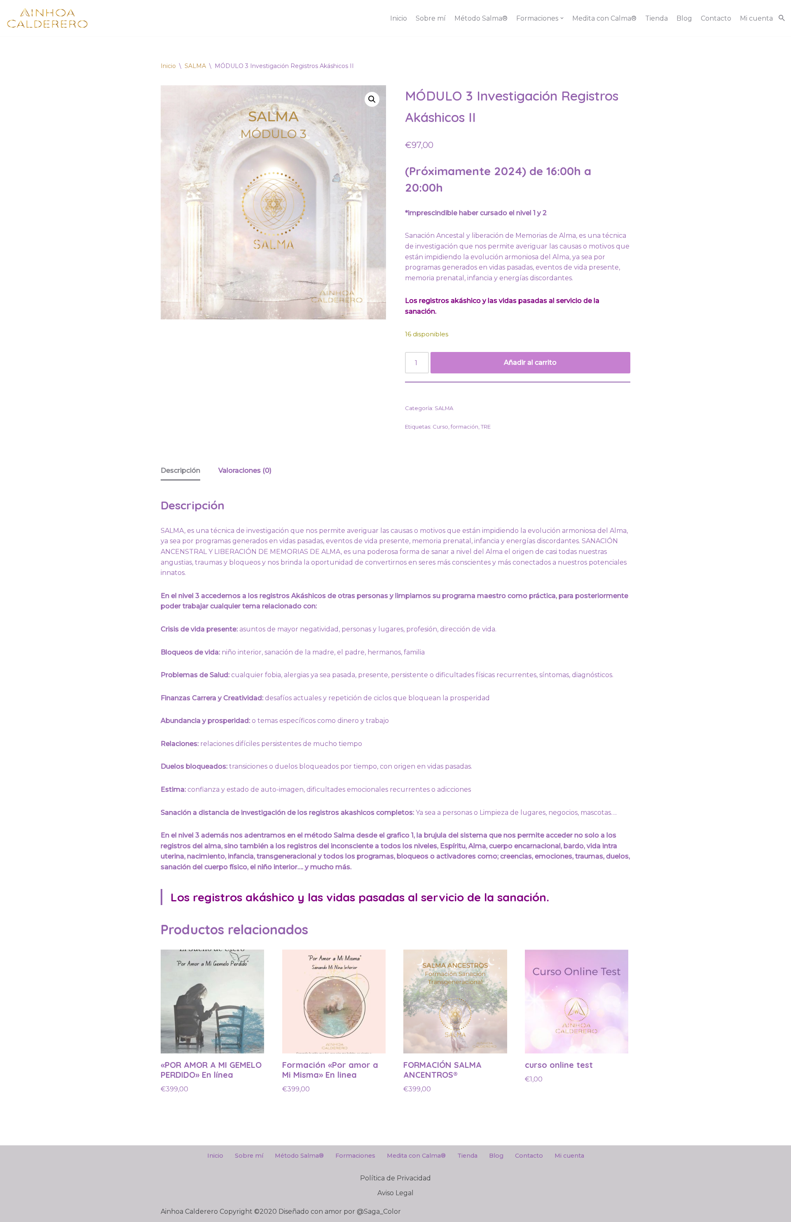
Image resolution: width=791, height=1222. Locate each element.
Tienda (656, 18)
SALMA (195, 66)
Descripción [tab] (180, 470)
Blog (684, 18)
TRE (486, 426)
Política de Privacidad (395, 1178)
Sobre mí (431, 18)
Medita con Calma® (604, 18)
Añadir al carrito (530, 362)
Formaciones (355, 1155)
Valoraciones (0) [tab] (244, 470)
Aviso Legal (395, 1193)
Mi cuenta (756, 18)
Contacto (716, 18)
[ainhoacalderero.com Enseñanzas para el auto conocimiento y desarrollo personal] (47, 18)
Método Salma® (481, 18)
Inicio (398, 18)
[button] (562, 18)
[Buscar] (782, 18)
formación (464, 426)
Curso (440, 426)
